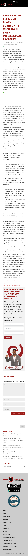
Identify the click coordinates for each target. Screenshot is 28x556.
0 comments (13, 45)
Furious (6, 43)
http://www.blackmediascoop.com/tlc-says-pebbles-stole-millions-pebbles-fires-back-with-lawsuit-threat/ (15, 283)
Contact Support (9, 537)
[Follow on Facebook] (11, 2)
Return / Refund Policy (10, 546)
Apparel (5, 519)
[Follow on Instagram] (14, 2)
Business (20, 43)
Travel (5, 525)
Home (4, 510)
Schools (6, 528)
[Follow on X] (17, 2)
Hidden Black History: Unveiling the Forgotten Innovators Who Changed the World (13, 447)
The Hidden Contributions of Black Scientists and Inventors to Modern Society (13, 440)
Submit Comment (18, 413)
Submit (8, 338)
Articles (5, 531)
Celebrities (6, 45)
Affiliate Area (7, 549)
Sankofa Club (7, 522)
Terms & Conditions (9, 543)
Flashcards (6, 516)
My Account (7, 534)
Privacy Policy (7, 540)
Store (5, 513)
